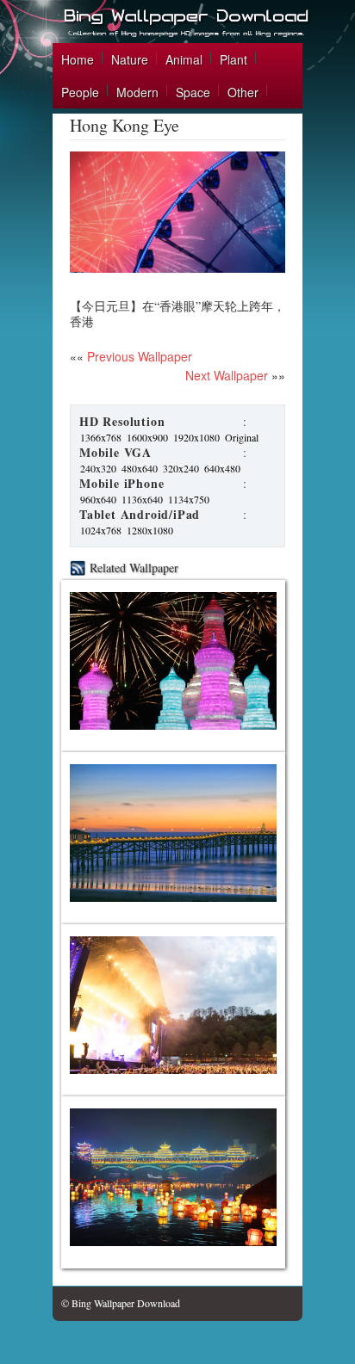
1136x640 (142, 499)
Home (77, 59)
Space (193, 92)
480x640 (139, 468)
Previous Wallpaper (138, 356)
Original (241, 437)
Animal (183, 59)
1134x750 (188, 499)
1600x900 (147, 437)
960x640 (98, 499)
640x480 (222, 468)
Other (242, 92)
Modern (137, 92)
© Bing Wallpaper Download (120, 1303)
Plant (233, 59)
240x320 (98, 468)
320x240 (181, 468)
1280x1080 (150, 530)
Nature (129, 59)
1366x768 (100, 437)
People (80, 92)
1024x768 (100, 530)
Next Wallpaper (226, 375)
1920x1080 (196, 437)
